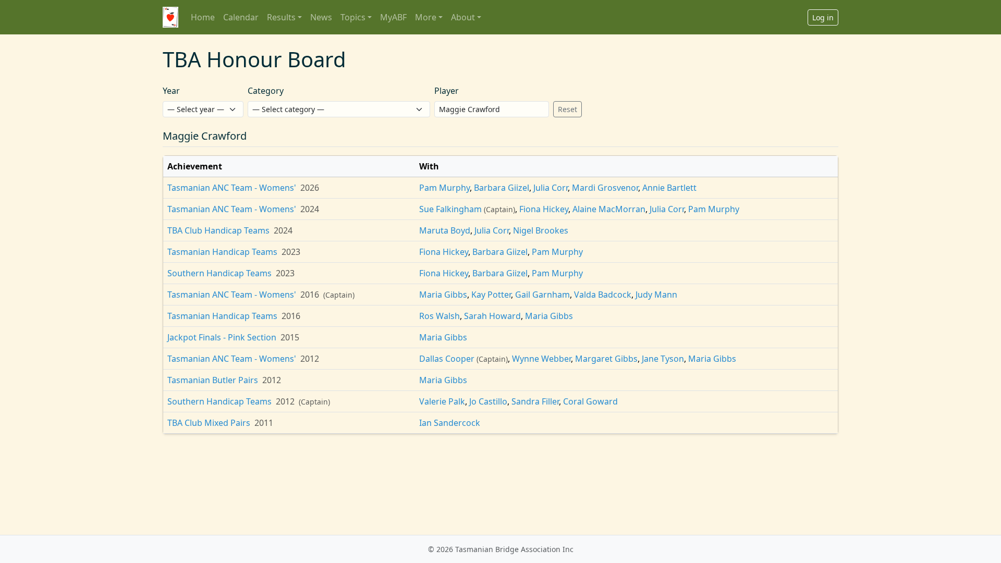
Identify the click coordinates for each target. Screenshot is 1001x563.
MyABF (393, 17)
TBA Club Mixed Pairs (208, 423)
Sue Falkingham (450, 209)
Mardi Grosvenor (605, 187)
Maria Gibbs (443, 294)
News (321, 17)
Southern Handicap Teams (219, 273)
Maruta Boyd (444, 230)
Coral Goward (590, 401)
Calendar (241, 17)
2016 (309, 294)
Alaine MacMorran (608, 209)
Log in (823, 17)
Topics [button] (352, 17)
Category (266, 90)
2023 (291, 252)
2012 (309, 358)
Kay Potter (491, 294)
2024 (309, 209)
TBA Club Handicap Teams (218, 230)
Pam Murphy (444, 187)
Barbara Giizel (501, 187)
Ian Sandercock (449, 423)
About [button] (463, 17)
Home (203, 17)
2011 (263, 423)
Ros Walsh (439, 316)
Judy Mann (656, 294)
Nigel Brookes (540, 230)
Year (171, 90)
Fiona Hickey (543, 209)
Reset (567, 109)
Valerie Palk (442, 401)
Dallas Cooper (446, 358)
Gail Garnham (542, 294)
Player (446, 90)
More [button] (425, 17)
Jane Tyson (663, 358)
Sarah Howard (492, 316)
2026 (309, 187)
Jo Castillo (488, 401)
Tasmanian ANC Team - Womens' (231, 187)
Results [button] (281, 17)
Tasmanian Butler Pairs (212, 380)
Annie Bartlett (669, 187)
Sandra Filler (535, 401)
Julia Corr (550, 187)
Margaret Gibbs (606, 358)
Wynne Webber (541, 358)
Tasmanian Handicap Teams (222, 252)
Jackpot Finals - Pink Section (221, 337)
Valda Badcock (602, 294)
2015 (289, 337)
